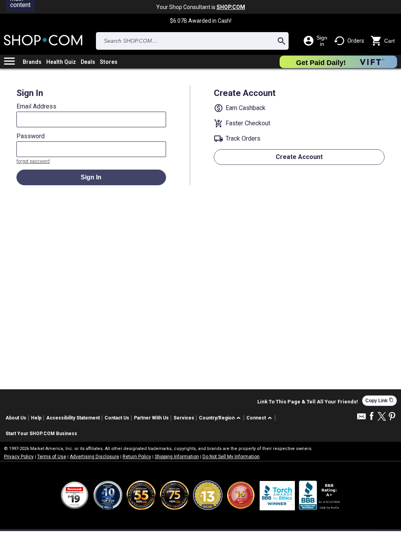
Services (183, 418)
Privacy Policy (19, 456)
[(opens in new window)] (320, 495)
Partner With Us (151, 418)
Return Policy (137, 456)
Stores (108, 62)
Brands (32, 62)
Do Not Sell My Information (231, 456)
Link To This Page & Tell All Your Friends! (307, 402)
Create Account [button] (299, 157)
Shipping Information (177, 456)
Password (30, 136)
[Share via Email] (361, 418)
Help (36, 418)
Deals (88, 62)
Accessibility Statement (73, 418)
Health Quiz (61, 62)
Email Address (36, 106)
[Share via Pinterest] (392, 417)
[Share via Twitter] (382, 417)
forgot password (33, 161)
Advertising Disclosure (94, 456)
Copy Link (379, 400)
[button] (221, 418)
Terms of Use (51, 456)
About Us (15, 418)
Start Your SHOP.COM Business (41, 433)
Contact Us (117, 418)
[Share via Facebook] (371, 416)
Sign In (91, 177)
